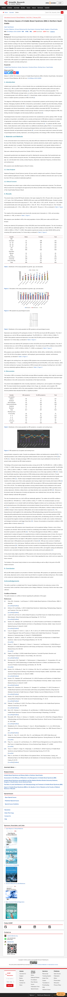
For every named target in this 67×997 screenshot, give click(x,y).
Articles (9, 8)
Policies (56, 971)
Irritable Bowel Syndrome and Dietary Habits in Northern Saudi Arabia (23, 775)
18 (26, 531)
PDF (23, 31)
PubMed (16, 605)
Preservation (57, 980)
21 (52, 550)
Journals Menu (9, 767)
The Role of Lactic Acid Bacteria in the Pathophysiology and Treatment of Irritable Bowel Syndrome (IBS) (33, 784)
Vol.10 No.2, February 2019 (33, 17)
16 (32, 521)
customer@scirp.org (12, 935)
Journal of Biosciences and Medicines (15, 883)
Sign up (32, 995)
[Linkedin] (34, 926)
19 (39, 541)
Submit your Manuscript (43, 995)
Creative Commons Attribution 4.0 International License (46, 964)
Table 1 (57, 207)
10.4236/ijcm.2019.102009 (14, 31)
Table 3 (20, 356)
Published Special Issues (12, 800)
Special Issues (34, 988)
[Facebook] (20, 926)
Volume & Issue (46, 989)
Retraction (56, 982)
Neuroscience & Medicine (12, 865)
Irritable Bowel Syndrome (10, 67)
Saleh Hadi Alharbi (9, 27)
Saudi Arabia (49, 67)
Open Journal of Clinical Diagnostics (15, 902)
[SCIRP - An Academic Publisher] (14, 2)
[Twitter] (5, 926)
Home (4, 8)
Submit (47, 8)
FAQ (5, 819)
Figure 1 (28, 215)
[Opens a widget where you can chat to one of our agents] (60, 994)
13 (53, 490)
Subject (21, 976)
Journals (16, 8)
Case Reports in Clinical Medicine (14, 828)
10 (58, 456)
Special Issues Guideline (12, 804)
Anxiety (19, 67)
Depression (25, 67)
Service (45, 971)
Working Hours (42, 67)
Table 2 (40, 232)
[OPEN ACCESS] (51, 2)
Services (40, 8)
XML (31, 31)
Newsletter (7, 809)
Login (60, 3)
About (34, 8)
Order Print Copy (9, 813)
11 (8, 459)
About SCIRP (33, 972)
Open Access (57, 973)
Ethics (32, 975)
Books (23, 8)
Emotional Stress (33, 67)
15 (53, 509)
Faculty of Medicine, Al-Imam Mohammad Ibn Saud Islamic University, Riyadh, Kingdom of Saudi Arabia (31, 29)
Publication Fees (35, 986)
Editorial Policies (35, 977)
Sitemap (21, 980)
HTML (27, 31)
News (28, 8)
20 (16, 545)
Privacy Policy (57, 985)
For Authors (34, 979)
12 (61, 481)
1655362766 (10, 942)
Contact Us (7, 816)
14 (7, 507)
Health (7, 847)
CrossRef (10, 605)
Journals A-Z (22, 973)
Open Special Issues (10, 797)
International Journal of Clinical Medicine (14, 17)
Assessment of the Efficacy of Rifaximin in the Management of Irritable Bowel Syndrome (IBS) (30, 777)
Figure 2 (44, 232)
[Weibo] (49, 926)
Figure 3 (25, 356)
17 (22, 523)
